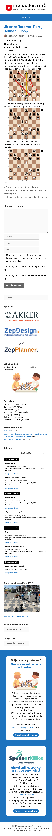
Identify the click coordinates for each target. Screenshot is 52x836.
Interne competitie (15, 187)
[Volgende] (43, 453)
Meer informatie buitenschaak (16, 617)
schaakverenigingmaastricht (23, 728)
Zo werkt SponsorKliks (26, 811)
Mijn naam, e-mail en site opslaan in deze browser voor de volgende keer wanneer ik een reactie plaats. (26, 258)
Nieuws (28, 187)
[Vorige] (8, 453)
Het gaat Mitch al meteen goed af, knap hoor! (27, 197)
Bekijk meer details (11, 474)
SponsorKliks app (26, 795)
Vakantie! (7, 431)
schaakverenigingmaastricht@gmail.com (29, 830)
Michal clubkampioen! (12, 440)
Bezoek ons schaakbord (26, 735)
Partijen (36, 187)
